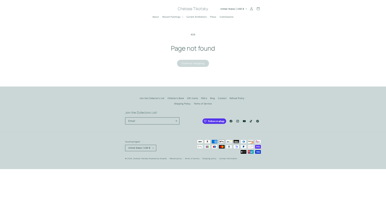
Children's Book (176, 98)
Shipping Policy (182, 103)
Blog (212, 98)
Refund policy (176, 158)
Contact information (228, 158)
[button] (173, 17)
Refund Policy (237, 98)
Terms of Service (203, 103)
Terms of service (192, 158)
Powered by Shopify (158, 158)
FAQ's (204, 98)
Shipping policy (209, 158)
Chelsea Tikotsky (140, 158)
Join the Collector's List (151, 98)
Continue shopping (193, 63)
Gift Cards (192, 98)
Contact (222, 98)
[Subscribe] (176, 120)
